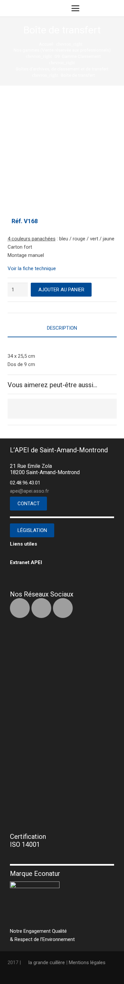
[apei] (18, 8)
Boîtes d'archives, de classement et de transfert (62, 68)
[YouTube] (63, 608)
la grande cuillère (46, 962)
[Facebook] (20, 608)
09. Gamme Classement (78, 56)
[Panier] (100, 8)
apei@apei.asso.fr (29, 491)
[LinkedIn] (41, 608)
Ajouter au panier (61, 290)
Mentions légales (87, 962)
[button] (75, 8)
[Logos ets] (48, 8)
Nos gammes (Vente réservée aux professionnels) (62, 50)
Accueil (46, 44)
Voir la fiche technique (32, 268)
